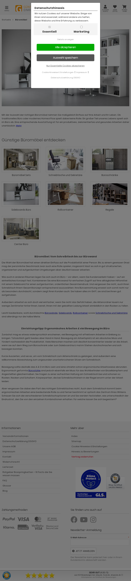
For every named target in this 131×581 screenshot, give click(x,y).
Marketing (81, 32)
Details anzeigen (65, 39)
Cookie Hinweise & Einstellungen (58, 72)
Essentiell (49, 32)
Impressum (81, 72)
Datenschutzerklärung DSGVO (65, 77)
